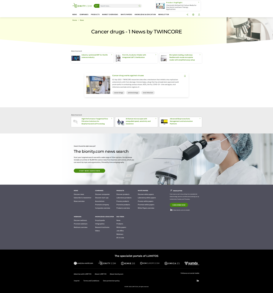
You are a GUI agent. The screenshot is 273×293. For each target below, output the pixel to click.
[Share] (187, 15)
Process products (122, 201)
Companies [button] (84, 14)
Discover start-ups (102, 198)
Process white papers (145, 201)
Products (119, 224)
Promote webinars (80, 224)
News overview (79, 201)
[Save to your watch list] (185, 76)
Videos (97, 231)
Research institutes (102, 227)
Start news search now (89, 171)
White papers (121, 227)
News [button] (74, 14)
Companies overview (102, 208)
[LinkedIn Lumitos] (197, 281)
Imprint (77, 281)
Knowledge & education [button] (145, 14)
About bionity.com (116, 274)
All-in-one (120, 237)
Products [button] (95, 14)
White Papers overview (146, 208)
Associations (99, 201)
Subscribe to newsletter (82, 198)
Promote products (123, 204)
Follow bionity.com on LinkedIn (181, 210)
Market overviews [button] (110, 14)
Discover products (122, 194)
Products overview (123, 208)
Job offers (120, 231)
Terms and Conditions (91, 281)
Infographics (100, 224)
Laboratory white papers (147, 198)
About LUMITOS (100, 274)
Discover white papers (146, 194)
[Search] (139, 6)
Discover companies (102, 194)
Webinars (119, 234)
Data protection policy (111, 281)
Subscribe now (178, 205)
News (118, 220)
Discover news (79, 194)
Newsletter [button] (163, 14)
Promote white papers (146, 204)
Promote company (102, 204)
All (96, 6)
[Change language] (193, 15)
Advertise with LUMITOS (82, 274)
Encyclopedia (100, 220)
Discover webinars (80, 220)
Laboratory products (123, 198)
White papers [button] (126, 14)
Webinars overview (80, 227)
